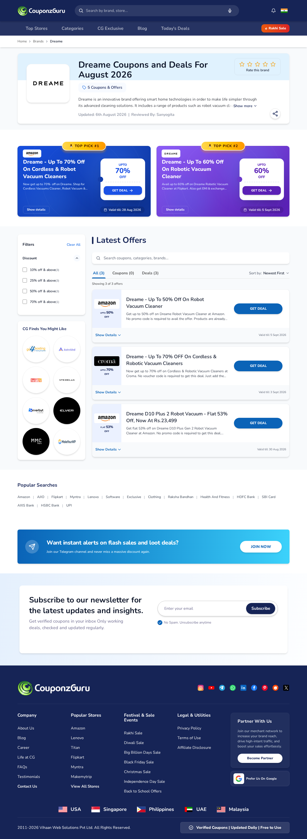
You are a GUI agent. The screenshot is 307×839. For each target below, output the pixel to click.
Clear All (73, 244)
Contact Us (27, 786)
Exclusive (134, 497)
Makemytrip (81, 776)
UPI (69, 505)
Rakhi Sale (277, 28)
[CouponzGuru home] (41, 11)
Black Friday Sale (139, 762)
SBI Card (268, 497)
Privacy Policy (189, 728)
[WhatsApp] (232, 687)
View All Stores (85, 786)
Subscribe (260, 608)
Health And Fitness (215, 497)
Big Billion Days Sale (142, 752)
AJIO (40, 497)
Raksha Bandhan (180, 497)
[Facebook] (254, 687)
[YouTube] (211, 687)
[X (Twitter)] (286, 687)
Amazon (23, 497)
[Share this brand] (275, 113)
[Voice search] (229, 10)
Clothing (154, 497)
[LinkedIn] (243, 687)
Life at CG (26, 757)
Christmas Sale (137, 772)
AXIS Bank (25, 505)
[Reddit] (275, 687)
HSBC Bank (50, 505)
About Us (25, 728)
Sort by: (266, 273)
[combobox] (154, 11)
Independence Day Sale (144, 781)
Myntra (75, 497)
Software (113, 497)
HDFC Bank (246, 497)
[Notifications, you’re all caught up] (273, 10)
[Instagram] (200, 687)
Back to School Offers (143, 791)
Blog (21, 738)
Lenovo (93, 497)
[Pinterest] (264, 687)
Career (23, 747)
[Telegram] (222, 687)
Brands (38, 41)
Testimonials (28, 776)
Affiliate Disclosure (194, 747)
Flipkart (57, 497)
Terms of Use (189, 738)
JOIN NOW (261, 546)
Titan (75, 747)
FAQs (22, 767)
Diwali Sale (134, 742)
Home (22, 41)
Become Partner (260, 758)
